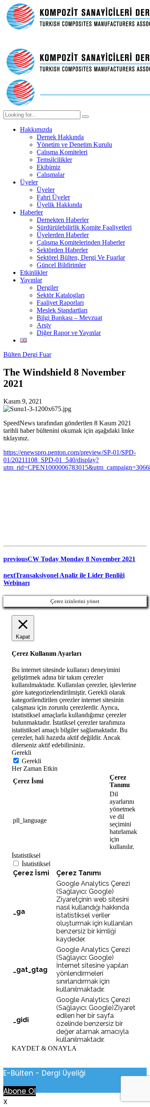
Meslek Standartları (62, 310)
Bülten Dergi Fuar (27, 354)
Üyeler (29, 182)
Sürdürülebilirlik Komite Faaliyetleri (84, 227)
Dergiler (47, 287)
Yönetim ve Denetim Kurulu (74, 144)
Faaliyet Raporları (60, 302)
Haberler (31, 212)
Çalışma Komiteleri (62, 152)
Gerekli (31, 760)
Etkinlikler (34, 272)
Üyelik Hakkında (59, 204)
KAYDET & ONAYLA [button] (44, 1048)
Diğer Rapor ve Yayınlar (69, 332)
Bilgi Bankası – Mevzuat (69, 317)
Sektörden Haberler (62, 249)
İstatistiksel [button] (26, 855)
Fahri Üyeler (53, 197)
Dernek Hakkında (60, 137)
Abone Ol (19, 1091)
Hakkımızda (36, 129)
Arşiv (44, 325)
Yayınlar (31, 280)
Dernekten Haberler (63, 219)
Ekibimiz (48, 167)
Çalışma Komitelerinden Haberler (81, 242)
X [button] (5, 1102)
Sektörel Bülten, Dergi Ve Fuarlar (81, 257)
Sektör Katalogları (61, 295)
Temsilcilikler (54, 159)
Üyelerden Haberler (63, 234)
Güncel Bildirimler (61, 264)
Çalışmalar (51, 174)
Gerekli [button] (21, 752)
